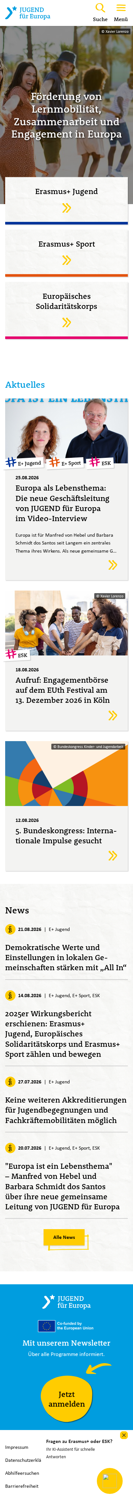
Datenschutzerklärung (28, 1460)
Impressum (16, 1447)
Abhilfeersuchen (22, 1473)
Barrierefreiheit (21, 1486)
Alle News (64, 1237)
